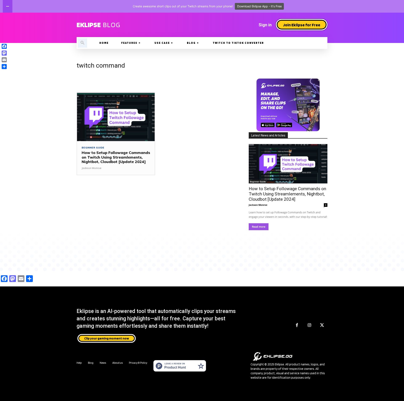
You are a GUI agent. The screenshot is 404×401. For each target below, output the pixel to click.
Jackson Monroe (91, 168)
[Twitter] (322, 325)
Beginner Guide (93, 148)
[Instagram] (309, 325)
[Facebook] (297, 325)
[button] (82, 43)
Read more (258, 226)
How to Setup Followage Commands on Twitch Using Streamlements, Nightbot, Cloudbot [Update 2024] (116, 157)
